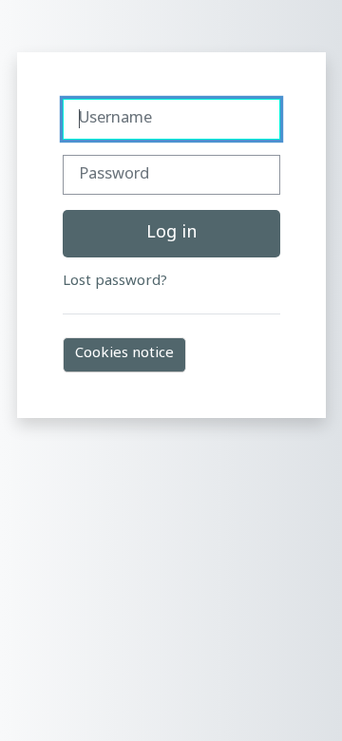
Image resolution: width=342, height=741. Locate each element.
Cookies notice (124, 354)
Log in (171, 233)
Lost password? (115, 282)
